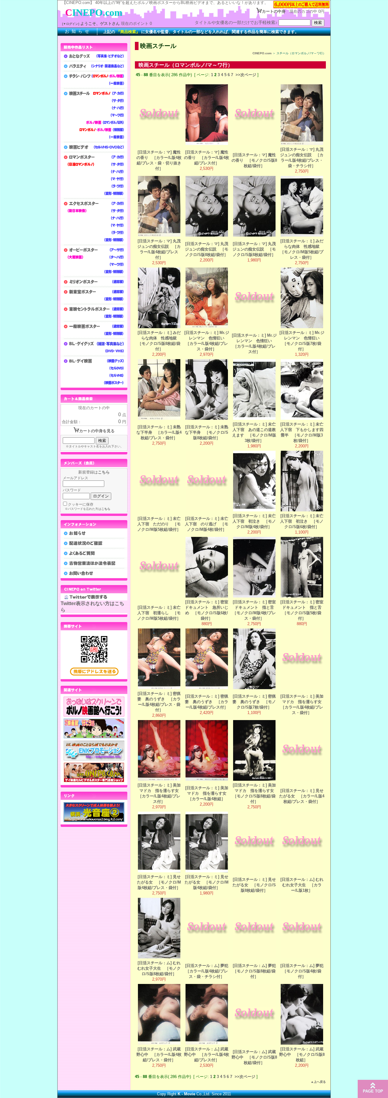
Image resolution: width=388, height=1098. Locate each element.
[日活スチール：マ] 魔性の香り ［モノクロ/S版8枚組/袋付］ (254, 160)
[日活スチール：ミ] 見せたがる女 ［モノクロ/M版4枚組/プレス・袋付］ (159, 882)
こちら (104, 472)
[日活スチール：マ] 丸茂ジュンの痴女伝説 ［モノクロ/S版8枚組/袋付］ (206, 249)
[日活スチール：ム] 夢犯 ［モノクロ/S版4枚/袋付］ (303, 971)
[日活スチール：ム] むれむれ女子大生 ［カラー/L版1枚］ (301, 885)
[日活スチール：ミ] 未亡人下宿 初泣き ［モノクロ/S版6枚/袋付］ (301, 521)
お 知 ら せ (77, 31)
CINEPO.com (262, 53)
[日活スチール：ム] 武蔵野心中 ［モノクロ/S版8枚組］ (302, 1054)
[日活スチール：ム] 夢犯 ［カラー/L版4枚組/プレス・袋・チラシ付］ (208, 971)
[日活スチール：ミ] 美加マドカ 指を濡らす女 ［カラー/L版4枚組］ (207, 793)
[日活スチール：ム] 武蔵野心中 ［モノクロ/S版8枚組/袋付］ (254, 1057)
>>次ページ (246, 74)
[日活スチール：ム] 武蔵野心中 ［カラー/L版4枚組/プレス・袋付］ (159, 1054)
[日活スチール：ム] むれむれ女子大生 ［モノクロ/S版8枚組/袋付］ (159, 968)
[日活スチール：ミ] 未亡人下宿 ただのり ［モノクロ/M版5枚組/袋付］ (159, 524)
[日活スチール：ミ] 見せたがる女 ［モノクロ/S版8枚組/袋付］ (254, 885)
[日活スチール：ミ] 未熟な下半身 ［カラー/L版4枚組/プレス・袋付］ (159, 432)
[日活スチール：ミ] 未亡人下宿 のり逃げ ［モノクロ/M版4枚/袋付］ (206, 524)
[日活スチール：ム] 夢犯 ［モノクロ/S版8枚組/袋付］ (256, 971)
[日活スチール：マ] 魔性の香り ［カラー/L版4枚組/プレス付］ (206, 157)
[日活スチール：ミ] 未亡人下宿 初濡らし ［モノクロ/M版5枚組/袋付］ (159, 613)
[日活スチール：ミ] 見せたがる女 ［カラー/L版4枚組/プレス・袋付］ (301, 796)
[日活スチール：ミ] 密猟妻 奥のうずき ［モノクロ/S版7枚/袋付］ (254, 701)
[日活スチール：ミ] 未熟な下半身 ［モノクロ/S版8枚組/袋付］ (206, 432)
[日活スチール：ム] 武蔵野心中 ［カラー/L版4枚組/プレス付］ (206, 1054)
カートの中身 (274, 11)
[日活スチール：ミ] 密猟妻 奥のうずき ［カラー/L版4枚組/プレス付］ (206, 701)
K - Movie (186, 1094)
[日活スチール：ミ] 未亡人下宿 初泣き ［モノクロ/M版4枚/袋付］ (254, 521)
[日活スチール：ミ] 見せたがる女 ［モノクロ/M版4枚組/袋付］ (207, 882)
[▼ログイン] (70, 23)
